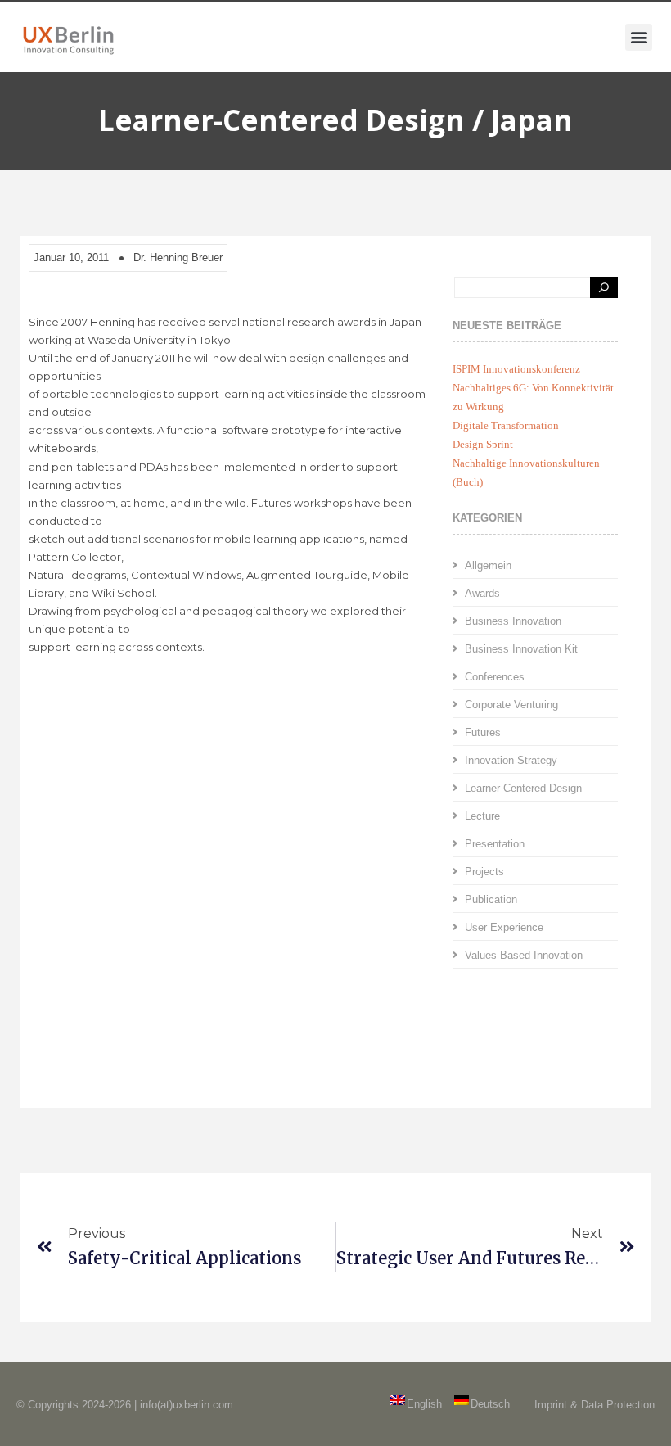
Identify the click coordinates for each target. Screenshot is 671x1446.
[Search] (604, 287)
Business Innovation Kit (521, 649)
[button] (638, 37)
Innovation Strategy (511, 760)
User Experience (504, 927)
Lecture (482, 816)
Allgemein (488, 565)
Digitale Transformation (506, 425)
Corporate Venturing (511, 704)
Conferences (495, 677)
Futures (483, 732)
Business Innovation (513, 621)
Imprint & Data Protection (594, 1405)
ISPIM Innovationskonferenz (516, 369)
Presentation (495, 844)
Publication (491, 899)
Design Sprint (483, 444)
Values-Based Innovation (524, 955)
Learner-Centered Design (523, 788)
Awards (482, 593)
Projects (484, 871)
